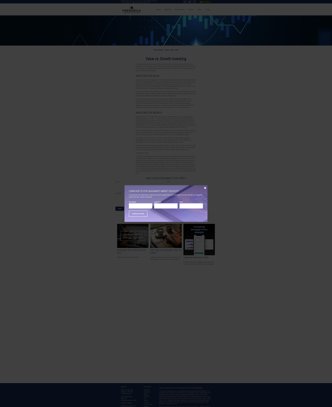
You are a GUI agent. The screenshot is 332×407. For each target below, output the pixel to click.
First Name (132, 202)
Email (181, 202)
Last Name (157, 202)
